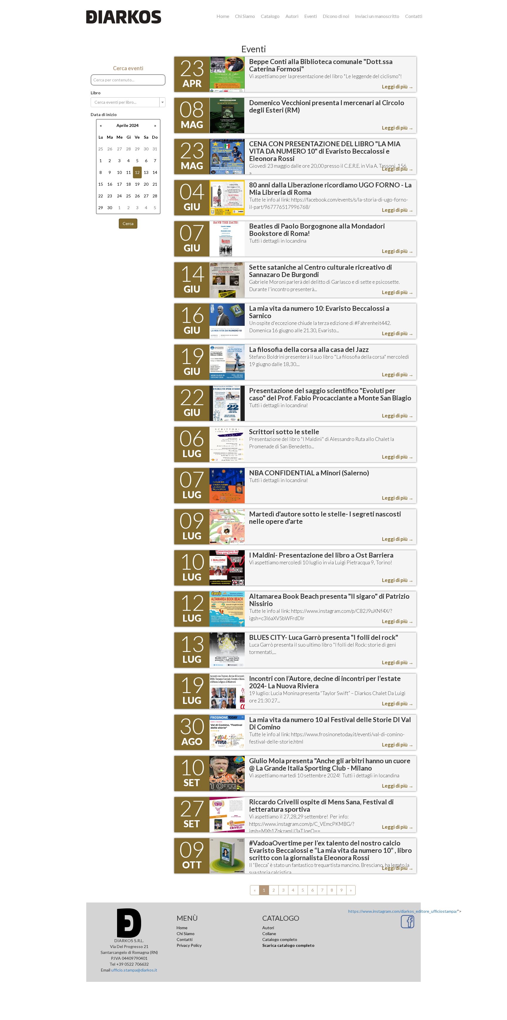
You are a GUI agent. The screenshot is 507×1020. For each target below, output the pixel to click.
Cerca (128, 223)
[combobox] (128, 102)
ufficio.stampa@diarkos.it (134, 969)
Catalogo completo (279, 939)
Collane (269, 933)
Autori (291, 16)
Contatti (413, 16)
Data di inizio (104, 114)
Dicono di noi (336, 16)
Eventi (310, 16)
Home (223, 16)
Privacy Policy (189, 945)
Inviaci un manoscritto (377, 16)
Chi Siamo (245, 16)
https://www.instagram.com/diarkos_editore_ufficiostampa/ (402, 911)
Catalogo (270, 16)
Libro (96, 92)
